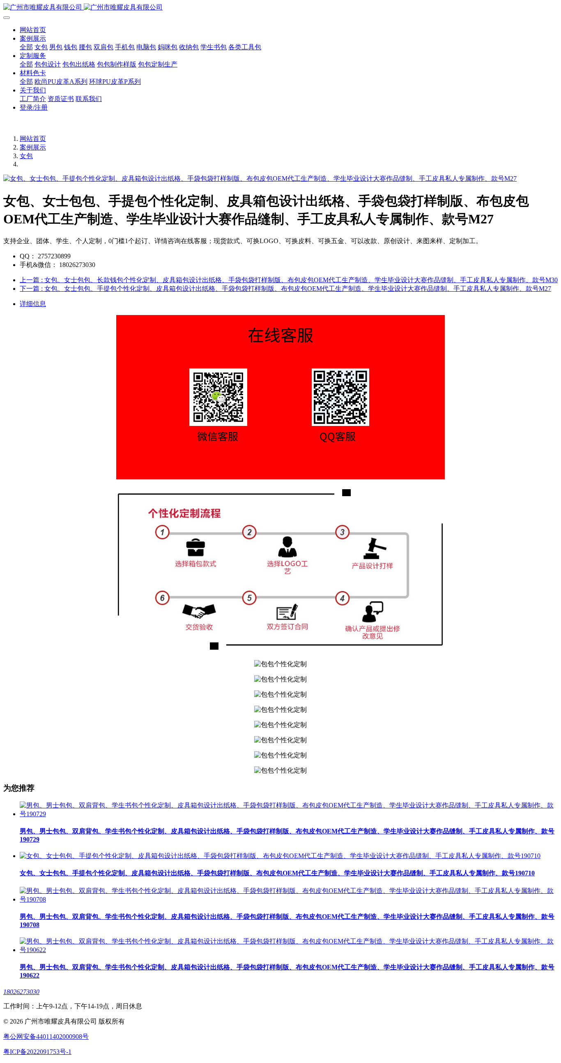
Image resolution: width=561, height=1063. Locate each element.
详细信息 (33, 303)
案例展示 (33, 147)
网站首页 (33, 29)
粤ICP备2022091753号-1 (37, 1051)
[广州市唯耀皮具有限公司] (280, 7)
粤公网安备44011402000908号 (46, 1036)
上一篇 (289, 279)
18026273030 (21, 991)
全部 (26, 47)
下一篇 (285, 288)
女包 (26, 155)
